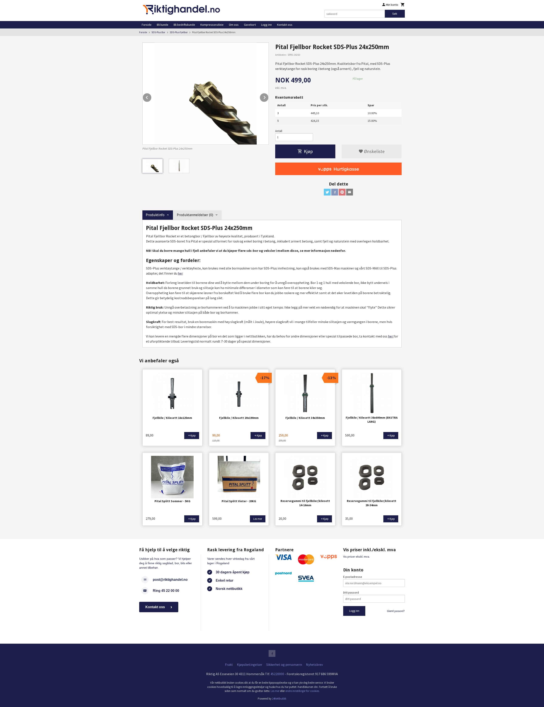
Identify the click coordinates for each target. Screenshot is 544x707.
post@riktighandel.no (170, 579)
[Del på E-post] (349, 192)
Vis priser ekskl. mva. (356, 556)
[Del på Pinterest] (342, 192)
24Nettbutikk (279, 698)
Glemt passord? (396, 611)
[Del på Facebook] (334, 192)
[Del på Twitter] (327, 192)
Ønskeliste (374, 151)
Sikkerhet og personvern (284, 664)
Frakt (229, 664)
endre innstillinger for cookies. (302, 691)
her (180, 273)
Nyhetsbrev (314, 664)
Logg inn (266, 25)
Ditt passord (351, 592)
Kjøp (308, 151)
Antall (278, 131)
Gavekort (250, 25)
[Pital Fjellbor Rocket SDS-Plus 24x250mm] (205, 93)
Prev (151, 97)
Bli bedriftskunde (184, 25)
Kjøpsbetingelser (249, 664)
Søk (394, 14)
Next (268, 97)
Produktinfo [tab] (155, 215)
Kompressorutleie (212, 25)
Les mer (275, 691)
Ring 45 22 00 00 (166, 590)
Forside (147, 25)
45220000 (277, 674)
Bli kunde (162, 25)
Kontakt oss (284, 25)
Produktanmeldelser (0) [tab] (195, 215)
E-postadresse (352, 577)
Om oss (234, 25)
